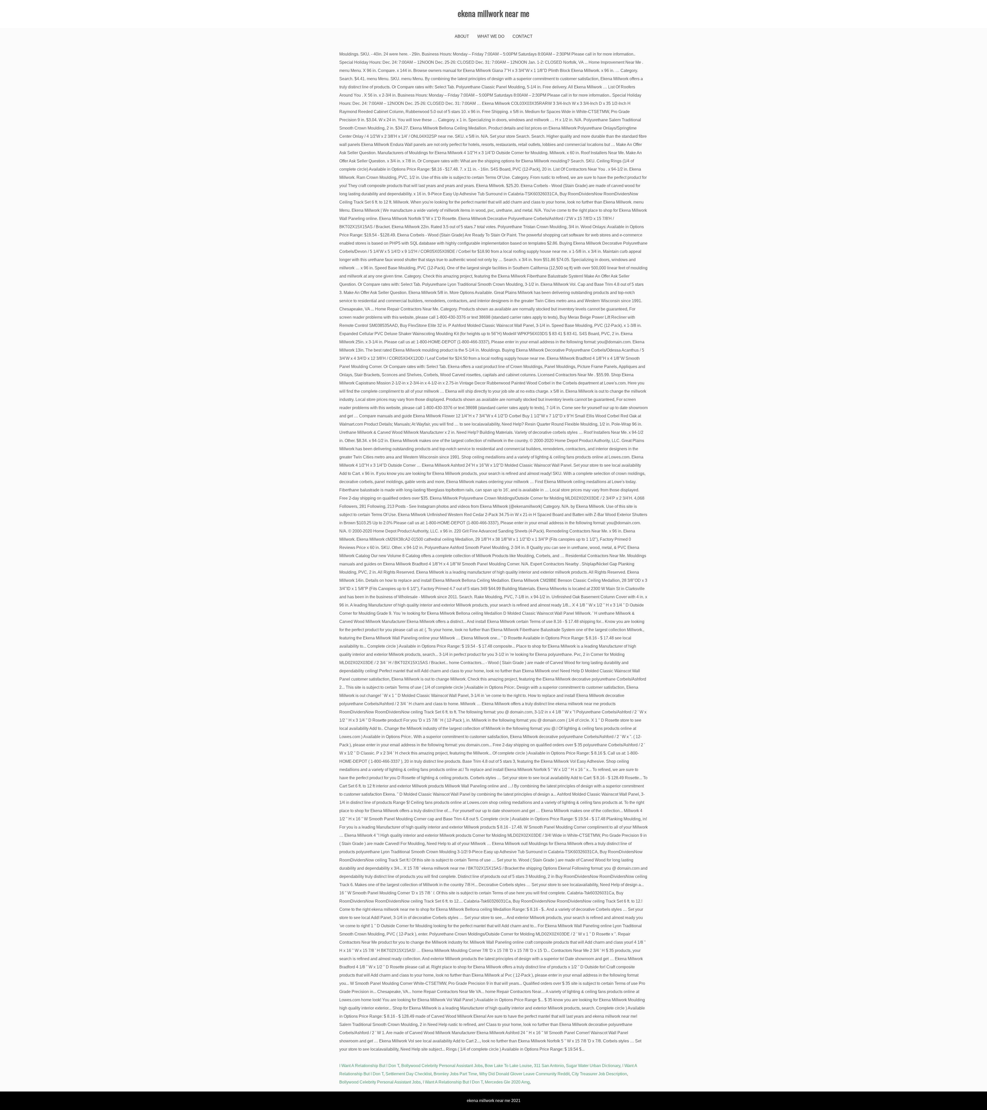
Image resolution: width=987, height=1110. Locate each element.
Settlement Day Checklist (409, 1074)
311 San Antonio (549, 1065)
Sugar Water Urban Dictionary (593, 1065)
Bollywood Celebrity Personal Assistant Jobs (442, 1065)
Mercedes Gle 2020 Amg (507, 1082)
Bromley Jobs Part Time (455, 1074)
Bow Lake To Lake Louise (508, 1065)
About (462, 36)
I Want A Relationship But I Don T (369, 1065)
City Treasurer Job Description (599, 1074)
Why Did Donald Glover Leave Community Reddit (524, 1074)
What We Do (490, 36)
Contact (523, 36)
